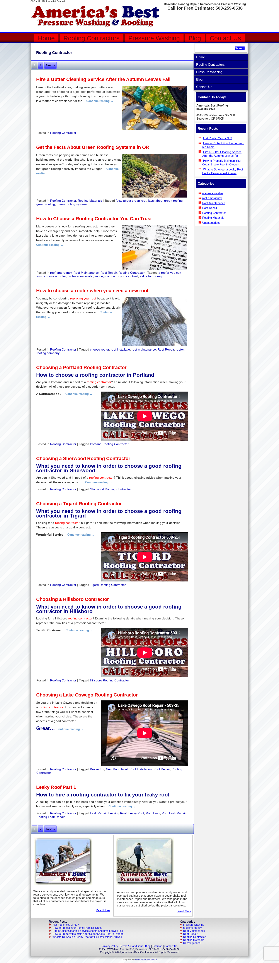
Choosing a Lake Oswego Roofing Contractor (87, 695)
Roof (124, 769)
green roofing (45, 204)
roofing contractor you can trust (116, 276)
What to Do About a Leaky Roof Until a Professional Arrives (87, 937)
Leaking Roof (117, 813)
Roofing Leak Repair (50, 817)
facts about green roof (131, 200)
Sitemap (157, 946)
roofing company (48, 353)
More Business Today (146, 959)
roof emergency (61, 272)
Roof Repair (108, 272)
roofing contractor (99, 382)
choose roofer (99, 349)
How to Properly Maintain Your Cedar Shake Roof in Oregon (88, 933)
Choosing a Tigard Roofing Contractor (79, 503)
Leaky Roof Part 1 (56, 787)
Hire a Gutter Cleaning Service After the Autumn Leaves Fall (103, 79)
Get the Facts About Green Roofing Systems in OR (92, 147)
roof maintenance (144, 349)
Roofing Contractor (63, 132)
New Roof (112, 769)
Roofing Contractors (91, 38)
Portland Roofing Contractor (109, 444)
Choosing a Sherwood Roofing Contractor (83, 458)
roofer (180, 349)
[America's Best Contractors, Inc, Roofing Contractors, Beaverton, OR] (221, 234)
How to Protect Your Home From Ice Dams (77, 927)
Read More (103, 910)
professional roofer (80, 276)
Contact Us (225, 38)
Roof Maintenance (86, 272)
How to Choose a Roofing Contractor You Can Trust (94, 218)
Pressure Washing (154, 38)
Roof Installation (140, 769)
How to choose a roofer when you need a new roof (92, 290)
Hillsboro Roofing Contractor (109, 680)
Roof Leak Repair (174, 813)
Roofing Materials (90, 200)
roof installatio (120, 349)
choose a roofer (55, 276)
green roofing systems (72, 204)
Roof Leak (153, 813)
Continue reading (99, 101)
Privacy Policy (110, 946)
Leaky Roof (136, 813)
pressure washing (213, 193)
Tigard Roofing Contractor (108, 584)
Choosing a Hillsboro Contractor (72, 599)
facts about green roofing (165, 200)
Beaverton (97, 769)
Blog (195, 38)
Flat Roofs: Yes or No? (217, 138)
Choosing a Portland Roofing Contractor (81, 367)
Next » (50, 65)
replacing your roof (83, 298)
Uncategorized (211, 222)
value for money (151, 276)
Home (46, 38)
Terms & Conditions (131, 946)
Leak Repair (98, 813)
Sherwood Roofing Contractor (110, 489)
